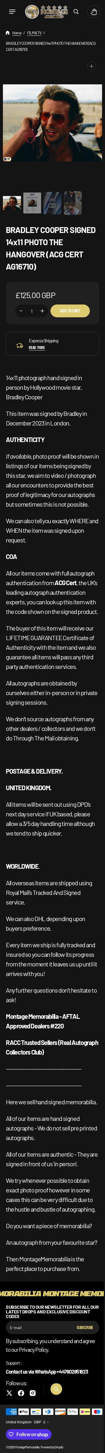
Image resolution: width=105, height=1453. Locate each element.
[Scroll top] (93, 1446)
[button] (12, 11)
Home (16, 32)
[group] (10, 203)
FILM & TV (34, 32)
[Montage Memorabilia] (44, 11)
